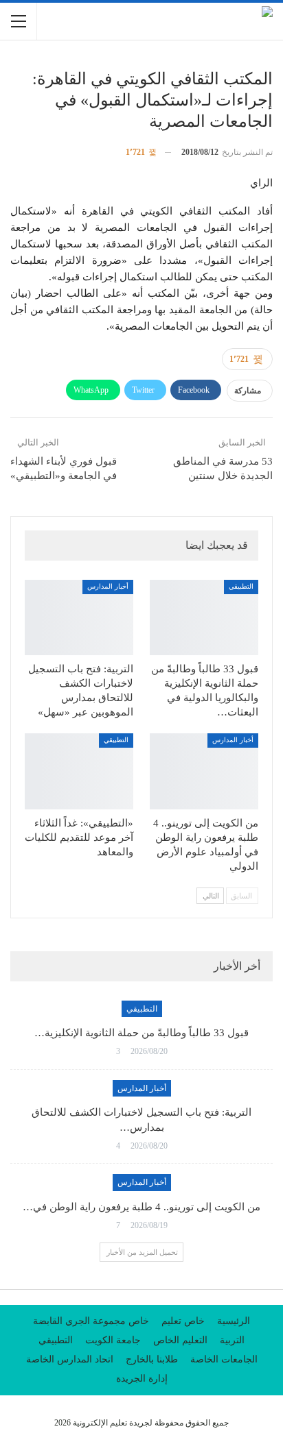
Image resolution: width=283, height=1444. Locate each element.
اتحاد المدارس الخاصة (69, 1359)
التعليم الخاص (180, 1340)
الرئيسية (233, 1321)
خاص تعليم (183, 1321)
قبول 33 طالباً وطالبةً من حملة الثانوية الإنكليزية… (141, 1032)
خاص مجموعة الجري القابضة (91, 1321)
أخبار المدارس (107, 586)
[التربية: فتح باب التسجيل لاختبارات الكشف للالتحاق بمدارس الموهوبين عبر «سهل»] (79, 618)
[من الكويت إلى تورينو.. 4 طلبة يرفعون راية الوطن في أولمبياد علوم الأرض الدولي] (204, 771)
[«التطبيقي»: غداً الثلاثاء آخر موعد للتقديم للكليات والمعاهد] (79, 771)
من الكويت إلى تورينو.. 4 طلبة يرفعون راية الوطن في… (141, 1206)
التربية (232, 1340)
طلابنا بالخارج (152, 1359)
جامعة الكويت (113, 1340)
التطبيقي (241, 586)
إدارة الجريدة (142, 1378)
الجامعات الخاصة (224, 1359)
